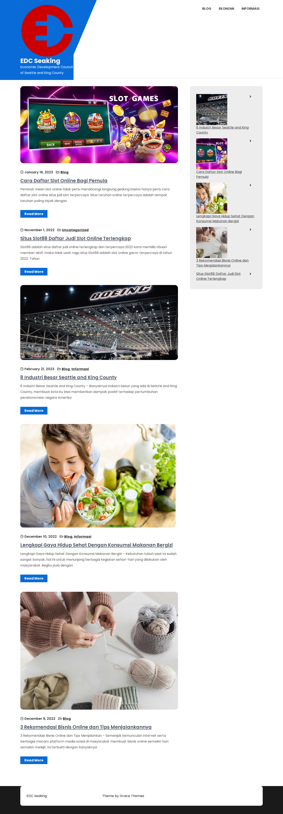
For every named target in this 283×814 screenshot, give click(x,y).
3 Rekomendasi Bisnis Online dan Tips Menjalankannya (86, 727)
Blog (206, 8)
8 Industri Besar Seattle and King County (68, 377)
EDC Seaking (40, 60)
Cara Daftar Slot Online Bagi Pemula (64, 181)
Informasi (250, 8)
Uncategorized (75, 230)
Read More (33, 213)
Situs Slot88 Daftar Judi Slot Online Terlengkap (75, 238)
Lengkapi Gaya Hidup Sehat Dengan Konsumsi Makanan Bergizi (96, 545)
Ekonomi (226, 8)
